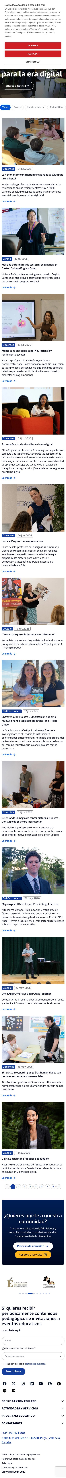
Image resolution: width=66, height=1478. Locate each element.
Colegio (17, 107)
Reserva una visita (30, 1255)
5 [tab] (32, 1293)
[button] (33, 1401)
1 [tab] (19, 1293)
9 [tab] (46, 1293)
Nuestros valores (35, 107)
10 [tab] (49, 1293)
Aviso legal (7, 1463)
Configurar (33, 62)
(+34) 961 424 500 (13, 1433)
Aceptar (33, 46)
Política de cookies (36, 32)
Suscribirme (13, 1371)
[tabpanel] (17, 1282)
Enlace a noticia (16, 86)
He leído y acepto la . (25, 1364)
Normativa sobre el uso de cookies (18, 1459)
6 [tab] (37, 1293)
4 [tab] (29, 1293)
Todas (5, 107)
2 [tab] (23, 1293)
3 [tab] (26, 1293)
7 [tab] (40, 1293)
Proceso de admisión (30, 1246)
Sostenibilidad (56, 107)
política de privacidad (35, 1364)
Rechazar (33, 54)
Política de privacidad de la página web (21, 1454)
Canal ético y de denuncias (15, 1467)
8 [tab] (43, 1293)
